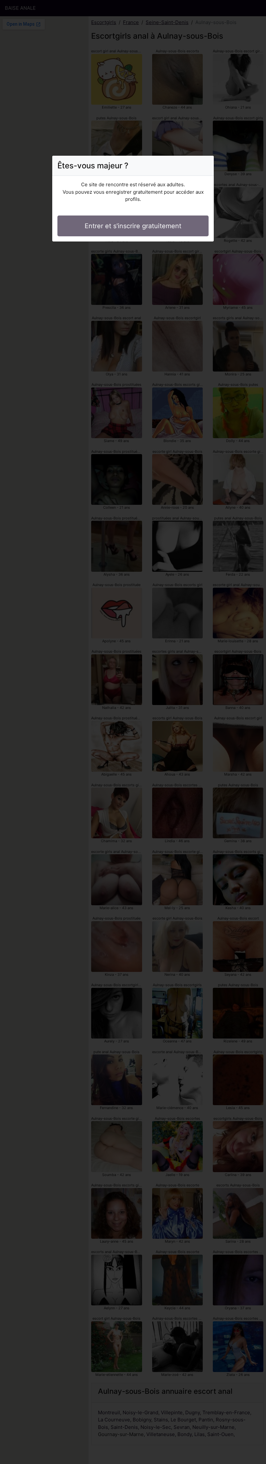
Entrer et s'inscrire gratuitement (133, 226)
